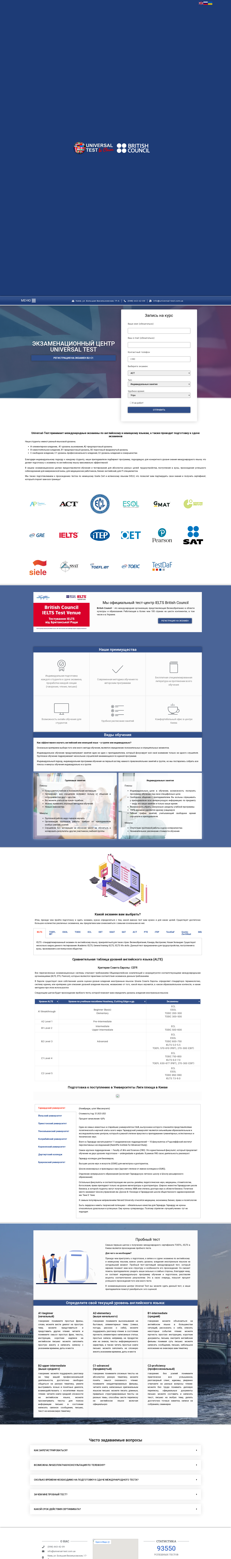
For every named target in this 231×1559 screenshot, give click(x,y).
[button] (73, 358)
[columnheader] (47, 1001)
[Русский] (205, 3)
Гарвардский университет (51, 1108)
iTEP (157, 932)
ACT (135, 932)
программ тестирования (134, 631)
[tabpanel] (117, 946)
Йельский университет (50, 1115)
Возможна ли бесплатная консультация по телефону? (69, 1465)
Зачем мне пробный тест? (50, 1494)
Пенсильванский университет (53, 1131)
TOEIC (78, 932)
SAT (124, 932)
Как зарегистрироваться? (51, 1450)
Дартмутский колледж (50, 1154)
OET (101, 932)
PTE (146, 932)
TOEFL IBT (52, 933)
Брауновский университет (51, 1162)
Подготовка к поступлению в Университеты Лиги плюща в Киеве (118, 1087)
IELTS (39, 932)
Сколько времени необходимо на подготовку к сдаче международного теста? (86, 1479)
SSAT (112, 932)
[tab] (39, 933)
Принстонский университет (52, 1123)
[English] (201, 3)
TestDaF (170, 932)
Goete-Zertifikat (186, 933)
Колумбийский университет (52, 1139)
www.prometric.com (131, 626)
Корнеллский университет (52, 1146)
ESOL (65, 932)
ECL (90, 932)
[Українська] (210, 3)
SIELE (200, 932)
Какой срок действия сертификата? (57, 1509)
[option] (117, 619)
